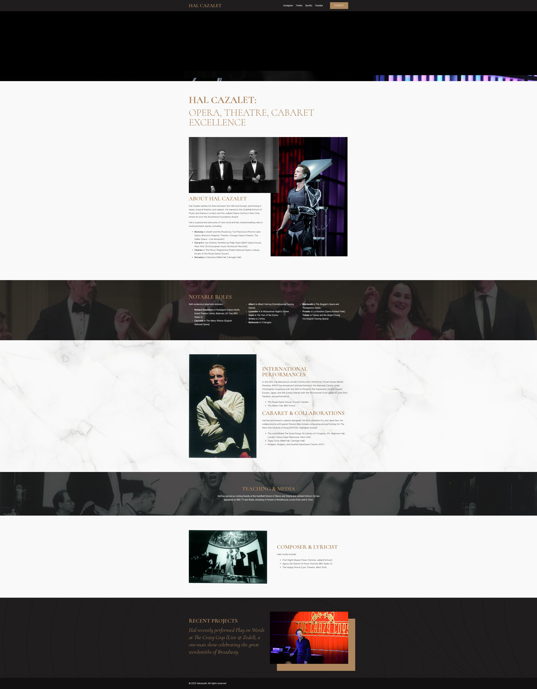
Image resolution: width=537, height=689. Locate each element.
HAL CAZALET (205, 6)
